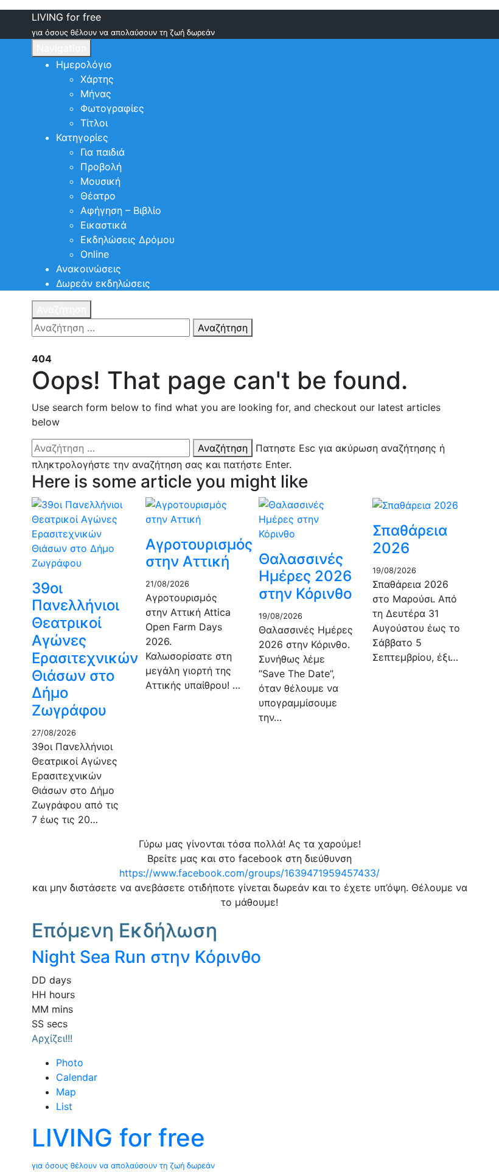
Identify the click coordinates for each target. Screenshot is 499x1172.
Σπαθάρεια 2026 (409, 539)
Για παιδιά (102, 152)
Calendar (76, 1077)
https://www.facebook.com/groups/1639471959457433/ (249, 873)
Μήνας (95, 94)
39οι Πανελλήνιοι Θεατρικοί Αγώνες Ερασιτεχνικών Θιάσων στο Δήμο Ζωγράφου (85, 649)
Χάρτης (97, 79)
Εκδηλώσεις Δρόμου (127, 239)
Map (66, 1092)
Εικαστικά (103, 225)
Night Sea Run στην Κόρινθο (146, 956)
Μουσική (100, 181)
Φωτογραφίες (112, 108)
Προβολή (101, 166)
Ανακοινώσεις (88, 269)
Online (94, 254)
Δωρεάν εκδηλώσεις (103, 283)
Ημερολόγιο (84, 64)
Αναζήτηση (61, 309)
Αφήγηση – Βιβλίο (120, 210)
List (64, 1106)
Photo (69, 1063)
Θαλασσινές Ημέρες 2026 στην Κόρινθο (305, 576)
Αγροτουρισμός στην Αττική (199, 553)
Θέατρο (98, 196)
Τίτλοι (94, 123)
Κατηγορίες (82, 137)
